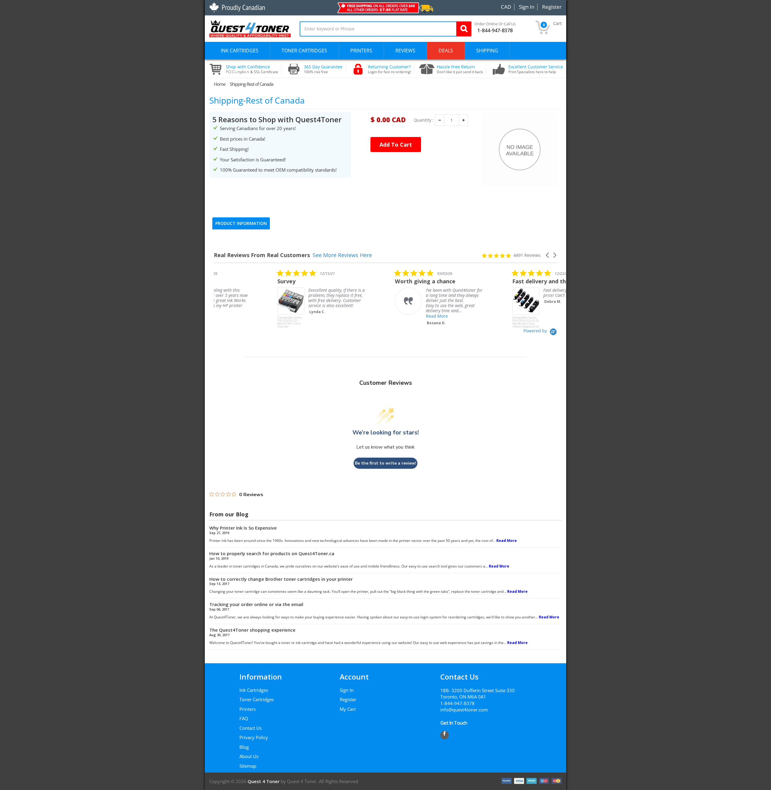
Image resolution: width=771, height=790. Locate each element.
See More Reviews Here (342, 255)
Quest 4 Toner (264, 781)
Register (348, 699)
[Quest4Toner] (250, 28)
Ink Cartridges (253, 690)
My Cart (348, 709)
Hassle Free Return (460, 69)
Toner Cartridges (256, 699)
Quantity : (424, 120)
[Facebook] (444, 735)
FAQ (243, 718)
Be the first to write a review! (385, 463)
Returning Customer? (389, 69)
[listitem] (259, 298)
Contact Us (250, 728)
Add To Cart (395, 144)
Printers (247, 709)
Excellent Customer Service (535, 69)
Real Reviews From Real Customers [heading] (262, 255)
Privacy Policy (253, 737)
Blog (244, 747)
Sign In (347, 690)
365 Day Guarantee (323, 69)
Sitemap (247, 766)
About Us (248, 756)
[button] (548, 255)
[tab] (241, 223)
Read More (373, 316)
